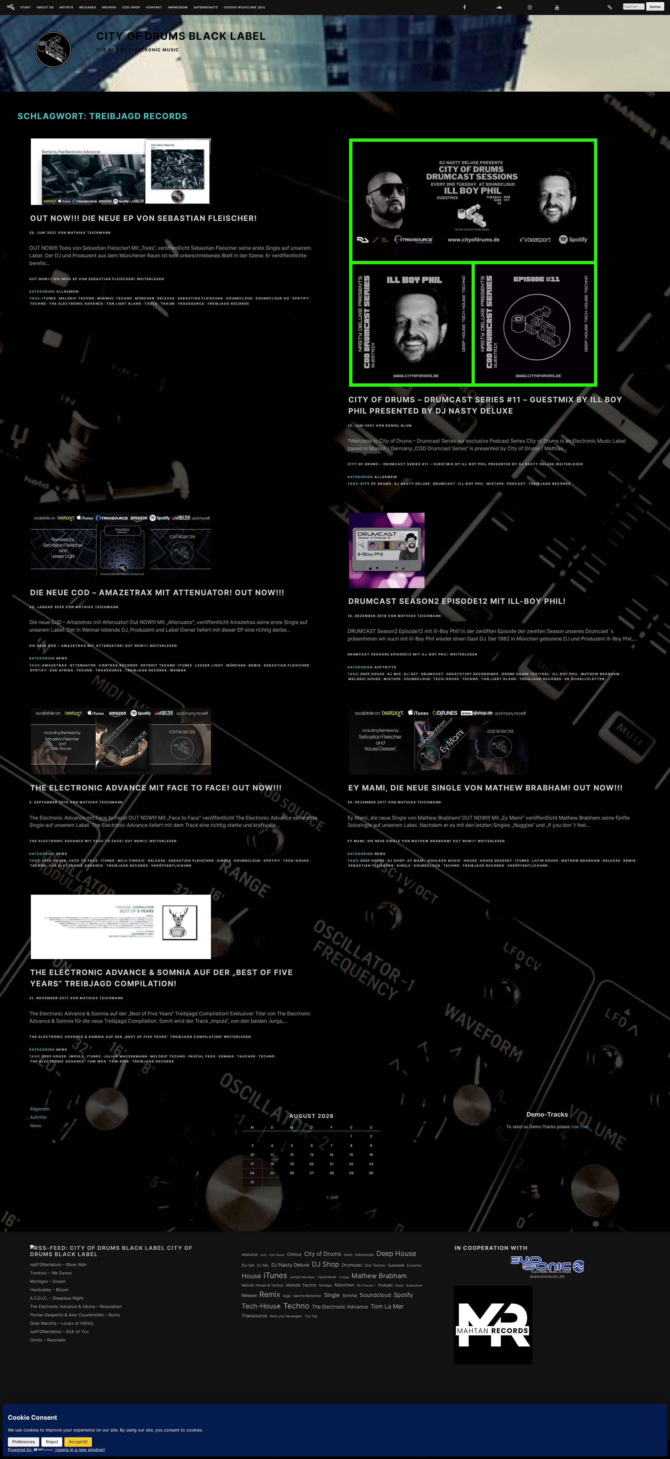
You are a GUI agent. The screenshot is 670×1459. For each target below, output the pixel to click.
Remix (255, 665)
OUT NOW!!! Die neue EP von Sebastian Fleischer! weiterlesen (96, 279)
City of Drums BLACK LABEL (181, 36)
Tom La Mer (387, 1306)
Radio (399, 1285)
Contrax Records (118, 665)
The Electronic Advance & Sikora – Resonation (76, 1306)
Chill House (276, 1255)
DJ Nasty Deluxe (412, 484)
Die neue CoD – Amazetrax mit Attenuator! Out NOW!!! (157, 592)
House (470, 860)
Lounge (344, 1277)
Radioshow (414, 1285)
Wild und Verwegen (286, 1316)
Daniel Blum (399, 425)
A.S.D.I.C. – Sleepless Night (56, 1298)
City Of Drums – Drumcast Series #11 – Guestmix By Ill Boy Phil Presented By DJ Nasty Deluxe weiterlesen (465, 464)
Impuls (76, 1056)
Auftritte (386, 667)
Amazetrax (54, 665)
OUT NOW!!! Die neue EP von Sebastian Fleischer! (143, 218)
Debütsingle (364, 1255)
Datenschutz (206, 7)
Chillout (294, 1254)
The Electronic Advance (76, 303)
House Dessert (496, 860)
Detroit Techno (158, 665)
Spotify (300, 298)
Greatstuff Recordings (472, 674)
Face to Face (83, 860)
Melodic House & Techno (262, 1285)
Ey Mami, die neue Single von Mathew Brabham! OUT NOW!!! (485, 787)
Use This (579, 1126)
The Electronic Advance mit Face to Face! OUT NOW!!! (156, 787)
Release (166, 298)
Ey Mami (416, 860)
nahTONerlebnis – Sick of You (59, 1331)
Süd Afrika (62, 670)
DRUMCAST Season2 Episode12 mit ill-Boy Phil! (457, 601)
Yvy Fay (311, 1316)
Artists (66, 7)
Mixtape (495, 484)
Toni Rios (119, 1061)
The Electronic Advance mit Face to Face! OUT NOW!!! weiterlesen (103, 841)
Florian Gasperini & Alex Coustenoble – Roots (75, 1314)
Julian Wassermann (125, 1056)
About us (45, 7)
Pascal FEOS (202, 1056)
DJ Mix (394, 674)
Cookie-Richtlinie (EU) (244, 7)
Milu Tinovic (131, 860)
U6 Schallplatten (585, 679)
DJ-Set (411, 674)
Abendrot (250, 1254)
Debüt (348, 1255)
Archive (109, 7)
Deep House (372, 674)
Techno (38, 303)
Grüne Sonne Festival (526, 674)
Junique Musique (302, 1277)
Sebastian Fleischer (200, 298)
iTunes (49, 298)
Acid (263, 1255)
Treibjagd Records (228, 303)
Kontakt (154, 7)
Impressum (178, 7)
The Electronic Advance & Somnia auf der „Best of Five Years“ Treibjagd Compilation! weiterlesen (140, 1037)
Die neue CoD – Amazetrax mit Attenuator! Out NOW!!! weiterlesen (103, 646)
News (62, 658)
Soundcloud (239, 298)
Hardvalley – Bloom (49, 1289)
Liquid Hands (326, 1277)
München (144, 298)
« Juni (332, 1197)
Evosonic (414, 1265)
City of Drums (376, 484)
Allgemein (67, 291)
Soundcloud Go (272, 298)
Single (224, 860)
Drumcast (444, 484)
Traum (168, 303)
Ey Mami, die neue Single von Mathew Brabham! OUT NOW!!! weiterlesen (426, 841)
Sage (287, 1296)
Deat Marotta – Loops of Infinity (62, 1323)
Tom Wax (96, 1061)
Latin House (545, 860)
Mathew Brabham (600, 674)
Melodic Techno (76, 298)
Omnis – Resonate (47, 1340)
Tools (151, 303)
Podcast (516, 484)
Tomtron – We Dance (50, 1273)
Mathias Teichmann (89, 233)
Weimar (178, 670)
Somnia (226, 1056)
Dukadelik (396, 1265)
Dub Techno (375, 1265)
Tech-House (446, 679)
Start (25, 7)
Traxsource (191, 303)
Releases (87, 7)
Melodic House (364, 679)
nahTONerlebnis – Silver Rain (58, 1264)
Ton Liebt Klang (124, 303)
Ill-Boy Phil (471, 484)
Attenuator (83, 665)
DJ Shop (396, 860)
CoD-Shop (131, 7)
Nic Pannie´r (366, 1285)
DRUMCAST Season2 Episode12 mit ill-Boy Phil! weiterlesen (412, 654)
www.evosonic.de (547, 1276)
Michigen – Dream (48, 1281)
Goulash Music (444, 860)
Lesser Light (209, 665)
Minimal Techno (114, 298)
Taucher (246, 1056)
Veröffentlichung (171, 865)
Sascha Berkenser (307, 1296)
